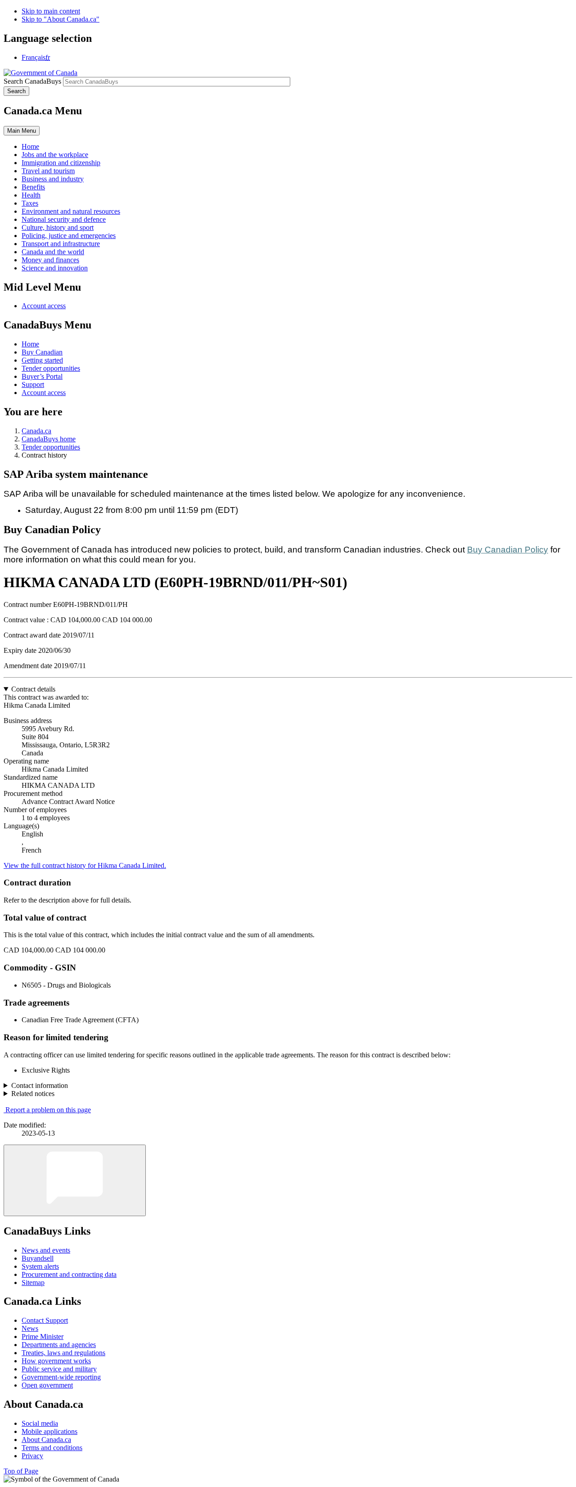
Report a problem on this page (48, 1110)
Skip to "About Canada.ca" (60, 19)
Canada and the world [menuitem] (53, 252)
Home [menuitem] (30, 146)
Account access (44, 306)
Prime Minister (42, 1336)
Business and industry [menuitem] (53, 179)
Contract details (33, 689)
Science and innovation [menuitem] (55, 268)
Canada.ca (36, 431)
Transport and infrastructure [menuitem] (61, 243)
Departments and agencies (59, 1344)
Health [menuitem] (31, 195)
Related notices (32, 1093)
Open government (47, 1385)
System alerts (40, 1266)
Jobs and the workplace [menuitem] (55, 154)
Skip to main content (51, 11)
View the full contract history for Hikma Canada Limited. (85, 865)
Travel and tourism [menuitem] (48, 171)
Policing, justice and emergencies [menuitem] (69, 235)
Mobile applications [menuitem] (49, 1431)
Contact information (39, 1085)
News (30, 1328)
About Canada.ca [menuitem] (46, 1439)
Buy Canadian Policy (507, 549)
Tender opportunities (51, 368)
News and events (46, 1250)
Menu (21, 130)
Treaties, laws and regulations (63, 1353)
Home (30, 344)
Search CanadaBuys (32, 81)
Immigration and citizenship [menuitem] (61, 162)
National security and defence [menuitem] (64, 219)
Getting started (42, 360)
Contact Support (45, 1320)
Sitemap (33, 1282)
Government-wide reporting (61, 1377)
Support (33, 384)
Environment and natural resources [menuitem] (71, 211)
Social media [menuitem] (40, 1423)
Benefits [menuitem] (33, 187)
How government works (56, 1361)
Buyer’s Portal (42, 376)
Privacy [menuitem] (32, 1456)
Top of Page (21, 1471)
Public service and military (59, 1369)
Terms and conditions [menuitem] (52, 1447)
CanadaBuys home (49, 439)
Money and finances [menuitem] (50, 260)
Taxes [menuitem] (30, 203)
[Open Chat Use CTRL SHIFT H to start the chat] (75, 1180)
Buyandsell (38, 1258)
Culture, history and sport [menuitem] (58, 227)
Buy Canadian (42, 352)
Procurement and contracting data (69, 1274)
